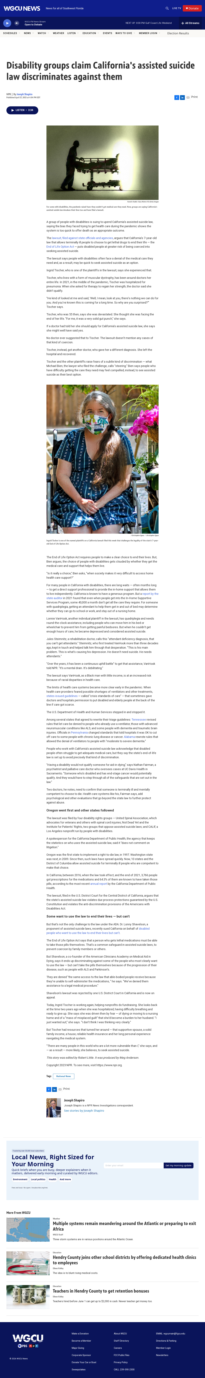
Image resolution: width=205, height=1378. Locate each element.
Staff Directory (121, 1341)
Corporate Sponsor (81, 1355)
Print (194, 97)
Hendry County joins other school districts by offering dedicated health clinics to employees (124, 1260)
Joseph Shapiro (24, 94)
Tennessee (138, 719)
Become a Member (81, 1341)
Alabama (129, 736)
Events (107, 33)
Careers (118, 1348)
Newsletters (162, 1355)
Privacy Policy (121, 1362)
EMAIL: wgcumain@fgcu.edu (170, 1333)
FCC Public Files (121, 1355)
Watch (42, 33)
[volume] (17, 23)
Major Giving (78, 1348)
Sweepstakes (79, 1369)
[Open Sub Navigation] (19, 33)
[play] (7, 23)
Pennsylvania (79, 732)
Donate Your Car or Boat (84, 1362)
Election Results (178, 33)
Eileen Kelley (58, 1268)
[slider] (21, 23)
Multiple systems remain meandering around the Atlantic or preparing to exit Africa (124, 1226)
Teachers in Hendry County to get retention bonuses (101, 1291)
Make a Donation (80, 1333)
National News (63, 1076)
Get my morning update (178, 1165)
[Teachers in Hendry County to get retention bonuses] (28, 1297)
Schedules (10, 33)
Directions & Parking (166, 1341)
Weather (58, 33)
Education (89, 33)
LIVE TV (176, 8)
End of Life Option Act (60, 246)
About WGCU (120, 1333)
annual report (98, 883)
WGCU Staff (58, 1234)
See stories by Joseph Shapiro (84, 1110)
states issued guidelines (62, 696)
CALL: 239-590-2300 (124, 1369)
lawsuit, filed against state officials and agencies (82, 238)
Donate (194, 8)
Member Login (148, 33)
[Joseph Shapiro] (53, 1107)
